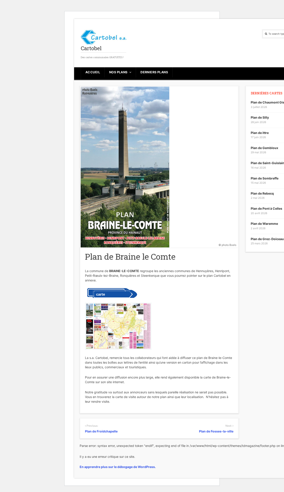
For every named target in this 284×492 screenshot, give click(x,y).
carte (100, 294)
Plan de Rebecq (262, 193)
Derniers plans (154, 72)
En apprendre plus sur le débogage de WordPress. (118, 467)
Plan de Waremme (264, 223)
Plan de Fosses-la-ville (216, 431)
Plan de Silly (260, 117)
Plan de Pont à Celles (266, 208)
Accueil (92, 72)
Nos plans (118, 72)
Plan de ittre (260, 133)
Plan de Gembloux (264, 148)
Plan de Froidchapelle (101, 431)
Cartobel (91, 48)
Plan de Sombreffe (264, 178)
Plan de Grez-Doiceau (267, 239)
